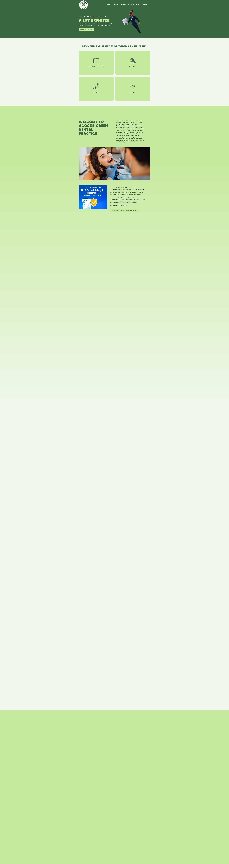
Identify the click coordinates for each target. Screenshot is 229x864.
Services (115, 4)
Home (108, 4)
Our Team (131, 4)
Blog (137, 4)
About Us (123, 4)
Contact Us (145, 4)
